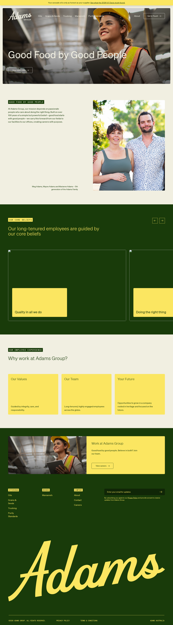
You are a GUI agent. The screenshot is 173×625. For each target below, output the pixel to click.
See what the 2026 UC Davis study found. (107, 2)
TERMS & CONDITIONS (88, 620)
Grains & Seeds (52, 16)
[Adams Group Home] (20, 16)
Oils (40, 16)
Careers (78, 505)
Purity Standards (96, 16)
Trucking (67, 16)
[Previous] (155, 220)
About (137, 16)
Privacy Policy (133, 498)
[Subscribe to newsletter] (161, 492)
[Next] (162, 220)
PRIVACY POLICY (63, 620)
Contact (77, 500)
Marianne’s (80, 16)
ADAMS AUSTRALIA (157, 620)
